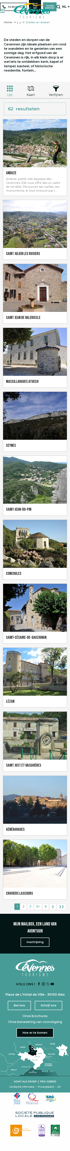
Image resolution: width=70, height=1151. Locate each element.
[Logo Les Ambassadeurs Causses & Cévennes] (42, 1130)
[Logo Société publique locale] (35, 1114)
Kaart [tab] (31, 95)
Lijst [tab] (10, 95)
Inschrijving (35, 942)
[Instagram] (43, 984)
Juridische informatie (21, 1087)
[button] (58, 7)
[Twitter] (48, 984)
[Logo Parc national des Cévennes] (21, 1130)
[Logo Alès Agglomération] (50, 1098)
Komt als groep (25, 1081)
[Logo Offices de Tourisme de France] (17, 1098)
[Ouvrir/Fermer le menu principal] (2, 11)
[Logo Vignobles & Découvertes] (55, 1130)
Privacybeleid (46, 1087)
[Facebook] (39, 984)
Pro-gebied (48, 1081)
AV (59, 1087)
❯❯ (61, 906)
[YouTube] (52, 984)
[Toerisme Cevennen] (32, 11)
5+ (38, 906)
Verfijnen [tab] (56, 95)
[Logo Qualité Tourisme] (32, 1098)
